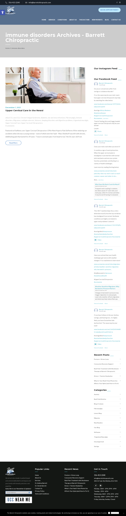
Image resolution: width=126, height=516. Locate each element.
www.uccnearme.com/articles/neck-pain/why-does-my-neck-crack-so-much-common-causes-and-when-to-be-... (107, 173)
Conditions (62, 20)
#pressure (108, 273)
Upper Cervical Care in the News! (24, 110)
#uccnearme (98, 118)
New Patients (97, 20)
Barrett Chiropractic (106, 83)
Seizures (38, 120)
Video (99, 240)
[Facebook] (96, 485)
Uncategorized (99, 442)
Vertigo (96, 446)
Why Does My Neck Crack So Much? (107, 184)
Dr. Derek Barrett (40, 486)
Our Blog (97, 427)
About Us (73, 20)
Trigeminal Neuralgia (101, 437)
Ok (109, 513)
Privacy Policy (39, 491)
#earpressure (107, 231)
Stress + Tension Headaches (103, 376)
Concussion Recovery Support (103, 364)
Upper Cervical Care (12, 123)
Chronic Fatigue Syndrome (30, 118)
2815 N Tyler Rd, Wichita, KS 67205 (106, 481)
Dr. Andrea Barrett (41, 483)
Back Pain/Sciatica (100, 399)
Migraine (97, 418)
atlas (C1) (9, 118)
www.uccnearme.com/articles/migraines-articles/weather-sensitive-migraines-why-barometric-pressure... (107, 266)
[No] (124, 513)
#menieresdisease (100, 113)
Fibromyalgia (70, 118)
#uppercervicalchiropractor (103, 237)
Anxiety (96, 394)
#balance (108, 110)
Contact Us (116, 20)
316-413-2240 (14, 2)
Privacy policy (115, 513)
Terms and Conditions (42, 494)
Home (44, 20)
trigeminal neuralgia (80, 120)
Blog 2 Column (98, 404)
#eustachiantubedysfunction (103, 234)
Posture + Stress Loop (101, 359)
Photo (99, 131)
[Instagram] (100, 485)
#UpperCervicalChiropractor (103, 116)
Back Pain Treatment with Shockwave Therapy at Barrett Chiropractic (106, 370)
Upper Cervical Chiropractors (32, 123)
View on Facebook (98, 135)
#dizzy (102, 110)
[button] (2, 12)
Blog (107, 20)
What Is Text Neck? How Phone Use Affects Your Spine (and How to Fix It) (106, 382)
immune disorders (18, 48)
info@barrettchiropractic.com (40, 2)
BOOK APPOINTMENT (110, 10)
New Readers (98, 423)
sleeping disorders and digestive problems (57, 120)
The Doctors (84, 20)
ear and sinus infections (56, 118)
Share (106, 135)
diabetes (44, 118)
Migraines (17, 120)
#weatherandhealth (100, 276)
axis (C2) (16, 118)
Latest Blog (98, 413)
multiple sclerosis (27, 120)
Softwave (97, 432)
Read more (13, 143)
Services (52, 20)
